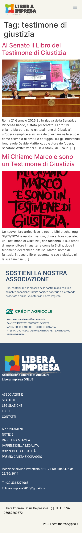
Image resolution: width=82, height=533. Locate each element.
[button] (75, 7)
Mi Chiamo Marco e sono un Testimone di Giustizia (38, 160)
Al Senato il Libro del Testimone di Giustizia (34, 49)
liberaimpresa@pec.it (64, 524)
